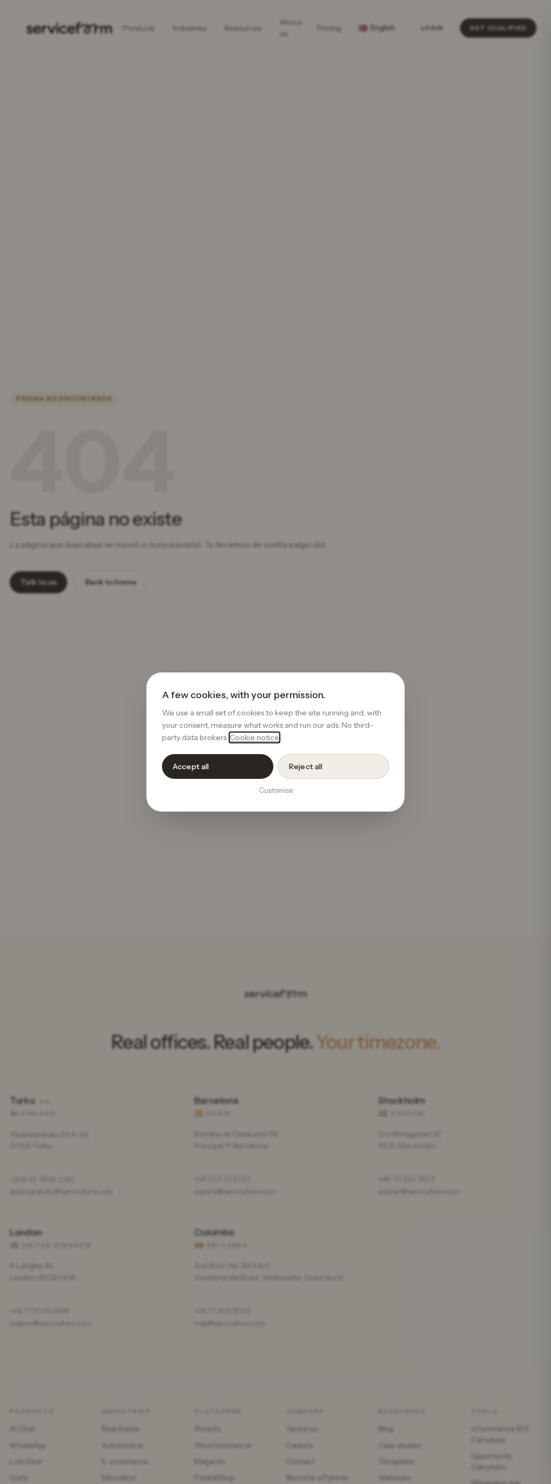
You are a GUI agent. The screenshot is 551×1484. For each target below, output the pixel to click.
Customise (276, 790)
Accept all (191, 766)
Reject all (305, 766)
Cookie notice (254, 737)
